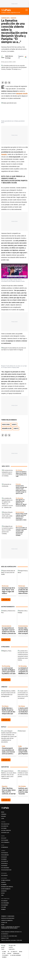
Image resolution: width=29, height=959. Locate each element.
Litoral (3, 850)
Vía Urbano (4, 900)
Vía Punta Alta (5, 832)
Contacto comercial (7, 920)
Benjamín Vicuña (6, 428)
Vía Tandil (4, 828)
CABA (2, 818)
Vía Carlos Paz (5, 824)
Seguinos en (20, 57)
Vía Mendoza (4, 847)
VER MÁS (5, 599)
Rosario (3, 816)
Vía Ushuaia (4, 875)
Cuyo (2, 845)
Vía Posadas (4, 852)
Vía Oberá (4, 859)
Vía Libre (3, 907)
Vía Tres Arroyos (6, 830)
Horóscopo (5, 18)
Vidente (13, 18)
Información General (7, 886)
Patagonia (4, 873)
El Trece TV (14, 951)
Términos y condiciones (7, 916)
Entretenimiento (5, 888)
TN (8, 951)
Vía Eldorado (5, 854)
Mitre (20, 951)
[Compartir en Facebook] (2, 82)
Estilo (3, 893)
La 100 (3, 953)
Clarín (4, 951)
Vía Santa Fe (4, 861)
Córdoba (3, 814)
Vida (2, 895)
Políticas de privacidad (7, 918)
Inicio (2, 812)
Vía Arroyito (4, 826)
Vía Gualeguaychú (6, 869)
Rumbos (3, 909)
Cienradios (16, 953)
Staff (2, 924)
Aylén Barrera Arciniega (9, 57)
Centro (3, 821)
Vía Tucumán (4, 840)
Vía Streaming (5, 902)
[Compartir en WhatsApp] (6, 82)
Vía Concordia (5, 867)
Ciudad (9, 953)
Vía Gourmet (4, 905)
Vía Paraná (4, 865)
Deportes (3, 891)
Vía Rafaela (4, 863)
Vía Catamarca (5, 842)
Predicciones (6, 424)
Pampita (16, 428)
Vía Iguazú (4, 857)
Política (3, 882)
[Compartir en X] (9, 82)
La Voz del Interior (15, 955)
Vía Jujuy (3, 838)
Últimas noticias (5, 880)
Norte (3, 836)
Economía (3, 884)
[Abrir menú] (26, 10)
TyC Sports (5, 955)
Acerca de (4, 922)
